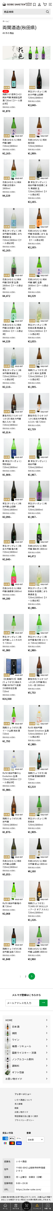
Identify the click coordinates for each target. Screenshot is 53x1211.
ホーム (5, 21)
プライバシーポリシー (24, 1120)
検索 (17, 1108)
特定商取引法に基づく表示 (26, 1116)
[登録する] (43, 1003)
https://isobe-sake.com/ (28, 1189)
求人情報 (18, 1103)
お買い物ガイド (21, 1112)
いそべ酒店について (23, 1099)
